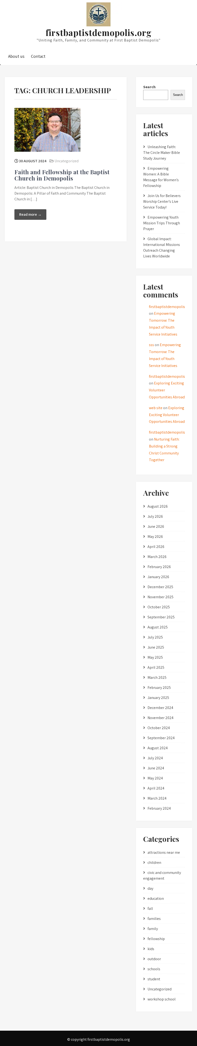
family (153, 928)
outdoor (154, 958)
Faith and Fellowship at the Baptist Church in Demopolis (62, 175)
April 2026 (156, 546)
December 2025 (160, 586)
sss (151, 344)
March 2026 (157, 556)
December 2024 (160, 707)
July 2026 (155, 516)
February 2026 (159, 566)
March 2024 (157, 798)
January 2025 (158, 697)
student (154, 979)
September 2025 (161, 617)
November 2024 (160, 717)
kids (151, 948)
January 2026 (158, 576)
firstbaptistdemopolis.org (99, 32)
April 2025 (156, 667)
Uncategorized (67, 160)
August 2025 (158, 627)
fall (150, 908)
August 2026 (158, 506)
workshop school (162, 999)
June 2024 (156, 768)
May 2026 (155, 536)
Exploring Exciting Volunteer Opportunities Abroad (167, 414)
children (154, 862)
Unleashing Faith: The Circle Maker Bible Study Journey (161, 152)
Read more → (30, 214)
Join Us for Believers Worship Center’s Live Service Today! (162, 201)
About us (16, 56)
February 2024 (159, 808)
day (150, 888)
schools (154, 968)
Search (149, 86)
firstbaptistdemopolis (167, 306)
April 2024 (156, 788)
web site (155, 407)
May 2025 (155, 657)
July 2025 (155, 637)
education (156, 898)
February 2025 (159, 687)
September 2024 (161, 737)
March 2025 (157, 677)
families (154, 918)
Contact (38, 56)
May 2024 (155, 778)
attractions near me (164, 852)
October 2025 (159, 607)
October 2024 (159, 727)
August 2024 (158, 747)
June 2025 (156, 647)
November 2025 (160, 596)
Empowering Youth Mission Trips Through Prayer (161, 223)
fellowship (156, 938)
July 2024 (155, 758)
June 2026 (156, 526)
